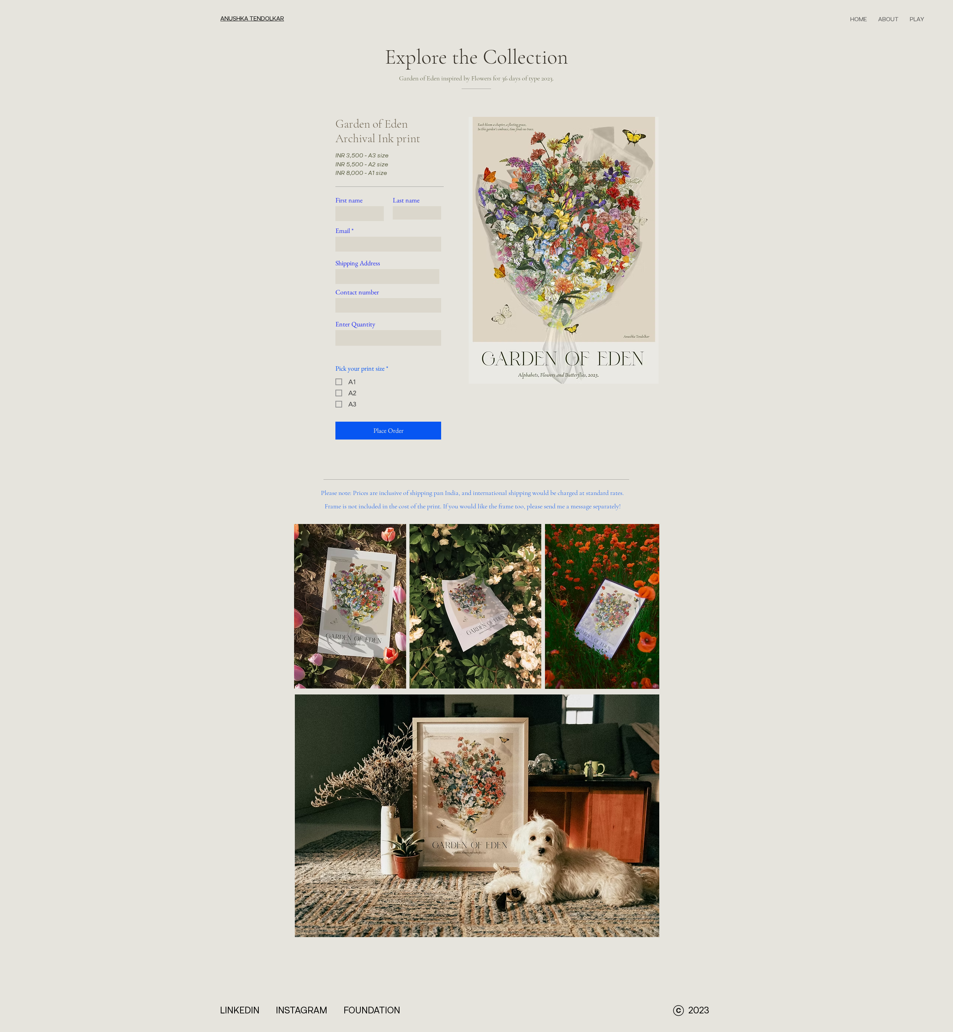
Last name (406, 200)
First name (349, 200)
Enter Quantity (355, 324)
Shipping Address (357, 263)
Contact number (357, 292)
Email (342, 230)
